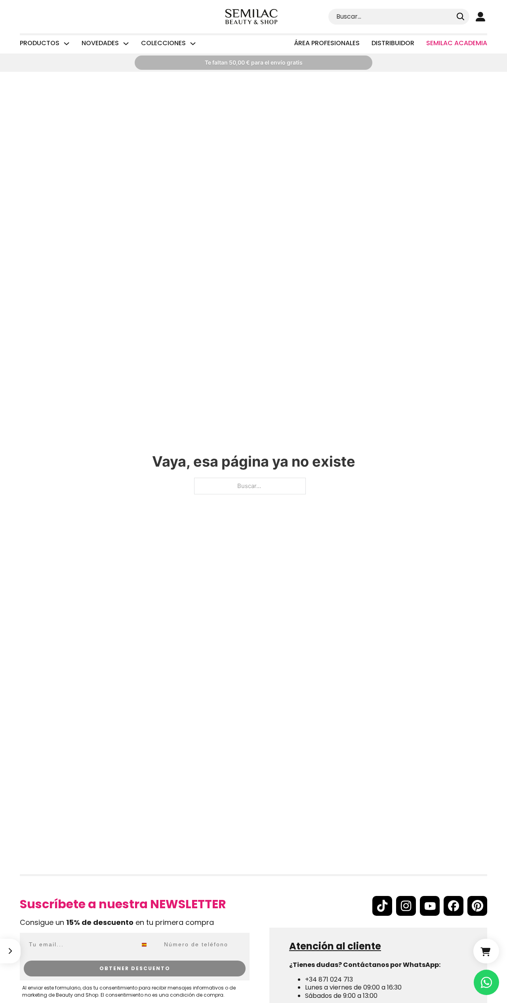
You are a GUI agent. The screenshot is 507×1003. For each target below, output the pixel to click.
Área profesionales (327, 43)
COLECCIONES (163, 43)
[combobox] (148, 944)
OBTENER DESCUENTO (134, 968)
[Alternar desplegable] (66, 43)
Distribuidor (393, 43)
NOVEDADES (100, 43)
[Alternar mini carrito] (486, 951)
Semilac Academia (456, 43)
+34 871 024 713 (329, 979)
